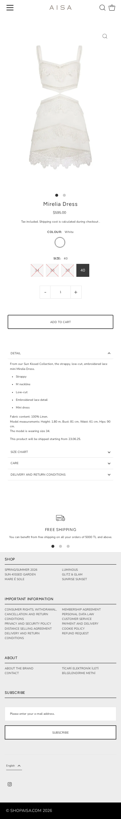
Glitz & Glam (72, 575)
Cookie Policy (73, 629)
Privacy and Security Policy (28, 624)
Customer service (77, 619)
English (10, 765)
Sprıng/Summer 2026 (21, 570)
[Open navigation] (10, 7)
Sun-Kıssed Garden (20, 575)
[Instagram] (10, 785)
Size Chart (19, 452)
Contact (12, 673)
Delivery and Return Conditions (38, 475)
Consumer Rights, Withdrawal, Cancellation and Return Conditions (31, 614)
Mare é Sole (14, 579)
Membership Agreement (81, 610)
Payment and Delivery (80, 624)
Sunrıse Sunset (74, 579)
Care (15, 463)
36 (52, 270)
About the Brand (19, 668)
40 (82, 270)
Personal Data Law (78, 614)
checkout (92, 222)
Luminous (70, 570)
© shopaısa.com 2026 (29, 810)
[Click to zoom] (104, 36)
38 (67, 270)
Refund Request (75, 633)
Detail (16, 353)
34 (37, 270)
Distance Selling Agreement (28, 629)
